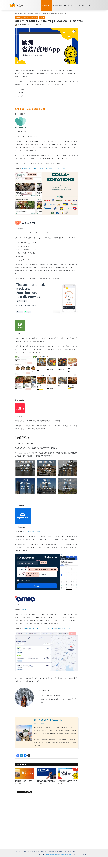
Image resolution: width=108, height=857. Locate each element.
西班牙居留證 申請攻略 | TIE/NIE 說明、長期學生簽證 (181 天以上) (23, 780)
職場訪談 (69, 5)
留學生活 (46, 5)
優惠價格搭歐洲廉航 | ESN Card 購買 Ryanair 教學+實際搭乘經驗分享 (46, 628)
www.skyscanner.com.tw (31, 531)
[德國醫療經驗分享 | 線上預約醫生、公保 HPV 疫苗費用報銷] (68, 773)
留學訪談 (58, 5)
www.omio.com (28, 609)
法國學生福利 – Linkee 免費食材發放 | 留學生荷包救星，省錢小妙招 (45, 168)
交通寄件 (18, 17)
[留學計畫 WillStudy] (13, 5)
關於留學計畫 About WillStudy (53, 854)
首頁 (17, 14)
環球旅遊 (80, 5)
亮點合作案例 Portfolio (66, 854)
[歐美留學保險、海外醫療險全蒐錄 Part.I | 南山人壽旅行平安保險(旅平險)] (46, 773)
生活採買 (42, 17)
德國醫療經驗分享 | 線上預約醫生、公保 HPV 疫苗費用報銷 (67, 780)
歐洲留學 (25, 17)
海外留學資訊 (23, 14)
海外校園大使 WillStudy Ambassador (26, 24)
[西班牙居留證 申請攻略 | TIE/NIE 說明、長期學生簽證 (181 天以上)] (24, 773)
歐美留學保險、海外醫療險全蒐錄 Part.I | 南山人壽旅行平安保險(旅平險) (46, 780)
